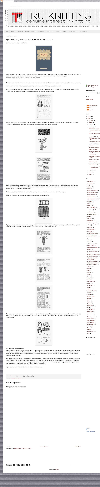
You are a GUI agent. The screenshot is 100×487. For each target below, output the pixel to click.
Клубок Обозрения (30, 31)
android (89, 292)
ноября (90, 122)
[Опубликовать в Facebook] (31, 376)
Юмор (64, 31)
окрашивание (90, 229)
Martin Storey (90, 318)
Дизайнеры (50, 31)
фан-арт (89, 278)
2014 (89, 118)
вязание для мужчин (92, 192)
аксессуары (90, 181)
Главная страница (43, 446)
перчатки (89, 231)
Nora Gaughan (90, 322)
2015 (89, 116)
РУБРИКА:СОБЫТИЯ (92, 261)
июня (90, 174)
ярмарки (89, 289)
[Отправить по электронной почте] (26, 376)
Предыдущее (78, 446)
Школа (12, 31)
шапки (89, 283)
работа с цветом (91, 245)
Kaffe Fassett (90, 311)
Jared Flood (90, 309)
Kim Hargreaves (91, 316)
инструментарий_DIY (92, 209)
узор (88, 276)
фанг (88, 279)
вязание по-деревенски (93, 198)
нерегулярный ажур (92, 224)
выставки (89, 188)
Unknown (91, 107)
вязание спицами (91, 199)
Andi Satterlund (91, 290)
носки (88, 225)
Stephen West (90, 331)
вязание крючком (91, 194)
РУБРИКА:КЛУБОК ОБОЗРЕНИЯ (92, 258)
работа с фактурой (91, 243)
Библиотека (41, 31)
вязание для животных (92, 190)
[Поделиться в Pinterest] (33, 376)
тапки (88, 268)
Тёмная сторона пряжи (94, 147)
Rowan (89, 328)
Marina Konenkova (93, 105)
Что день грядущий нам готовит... (94, 134)
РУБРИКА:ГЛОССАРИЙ (93, 254)
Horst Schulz (90, 305)
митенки (89, 218)
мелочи (89, 216)
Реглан (89, 249)
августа (91, 170)
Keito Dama (90, 315)
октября (91, 124)
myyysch (91, 110)
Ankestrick (89, 294)
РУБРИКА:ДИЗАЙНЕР (93, 256)
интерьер (89, 211)
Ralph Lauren (90, 324)
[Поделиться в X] (30, 376)
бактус (89, 185)
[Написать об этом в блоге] (28, 376)
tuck (88, 333)
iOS (88, 307)
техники (89, 272)
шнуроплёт (90, 285)
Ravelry (89, 326)
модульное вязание (92, 222)
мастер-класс (90, 212)
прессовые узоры (91, 235)
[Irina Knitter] (86, 429)
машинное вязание (92, 214)
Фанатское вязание (93, 161)
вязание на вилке (91, 196)
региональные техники (92, 247)
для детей (89, 201)
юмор (88, 287)
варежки (89, 186)
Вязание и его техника (94, 159)
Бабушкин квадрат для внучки (94, 144)
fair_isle (89, 302)
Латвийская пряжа (93, 149)
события (89, 266)
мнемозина (90, 220)
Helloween (89, 303)
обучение (89, 227)
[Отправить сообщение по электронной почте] (24, 376)
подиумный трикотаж (92, 233)
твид (88, 270)
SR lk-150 (89, 329)
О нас (6, 31)
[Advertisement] (43, 433)
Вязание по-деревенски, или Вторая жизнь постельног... (94, 153)
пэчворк (89, 242)
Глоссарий (20, 31)
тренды (89, 274)
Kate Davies (90, 313)
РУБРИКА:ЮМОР (91, 265)
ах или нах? (90, 183)
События (58, 31)
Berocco (89, 298)
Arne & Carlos (90, 296)
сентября (91, 127)
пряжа (89, 240)
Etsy (88, 300)
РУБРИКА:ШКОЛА (92, 263)
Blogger (56, 469)
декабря (91, 120)
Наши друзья (83, 31)
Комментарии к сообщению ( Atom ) (22, 448)
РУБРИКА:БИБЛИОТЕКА (16, 378)
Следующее (9, 446)
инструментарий (91, 207)
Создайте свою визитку (90, 431)
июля (90, 172)
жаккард (89, 205)
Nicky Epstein (90, 320)
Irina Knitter (88, 428)
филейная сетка (91, 281)
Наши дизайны (73, 31)
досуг (88, 203)
